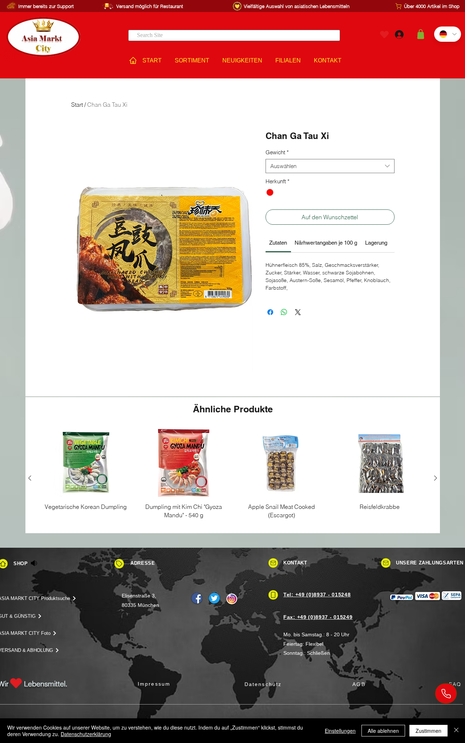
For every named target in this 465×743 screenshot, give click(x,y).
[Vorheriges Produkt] (29, 478)
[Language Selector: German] (447, 34)
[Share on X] (298, 312)
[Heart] (384, 34)
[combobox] (330, 166)
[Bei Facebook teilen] (270, 312)
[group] (232, 478)
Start (77, 104)
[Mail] (273, 563)
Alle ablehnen (383, 730)
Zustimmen (428, 730)
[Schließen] (456, 730)
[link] (278, 243)
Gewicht (277, 152)
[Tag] (119, 563)
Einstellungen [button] (340, 730)
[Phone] (446, 693)
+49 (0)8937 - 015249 (325, 617)
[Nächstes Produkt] (435, 478)
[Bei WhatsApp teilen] (284, 312)
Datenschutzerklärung (86, 734)
